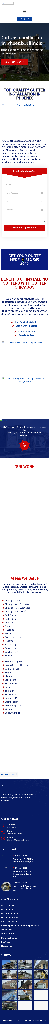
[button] (24, 11)
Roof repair (6, 942)
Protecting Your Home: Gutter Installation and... (24, 888)
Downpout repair (9, 938)
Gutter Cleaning (8, 905)
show (14, 774)
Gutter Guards (8, 933)
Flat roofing (6, 946)
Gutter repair (7, 909)
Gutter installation (9, 913)
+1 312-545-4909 (13, 62)
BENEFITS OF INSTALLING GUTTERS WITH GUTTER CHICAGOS (24, 283)
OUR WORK (24, 466)
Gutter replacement (10, 917)
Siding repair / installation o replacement (20, 925)
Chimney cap (7, 929)
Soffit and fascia (9, 921)
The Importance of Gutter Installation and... (22, 874)
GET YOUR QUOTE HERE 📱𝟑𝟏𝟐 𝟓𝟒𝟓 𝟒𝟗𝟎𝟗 (24, 259)
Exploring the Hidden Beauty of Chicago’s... (24, 860)
